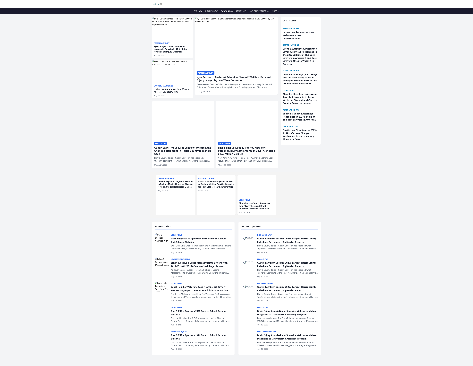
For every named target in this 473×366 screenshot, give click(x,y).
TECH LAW (198, 11)
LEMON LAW (241, 11)
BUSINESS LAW (211, 11)
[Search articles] (319, 3)
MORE (274, 11)
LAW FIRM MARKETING (259, 11)
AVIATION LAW (227, 11)
